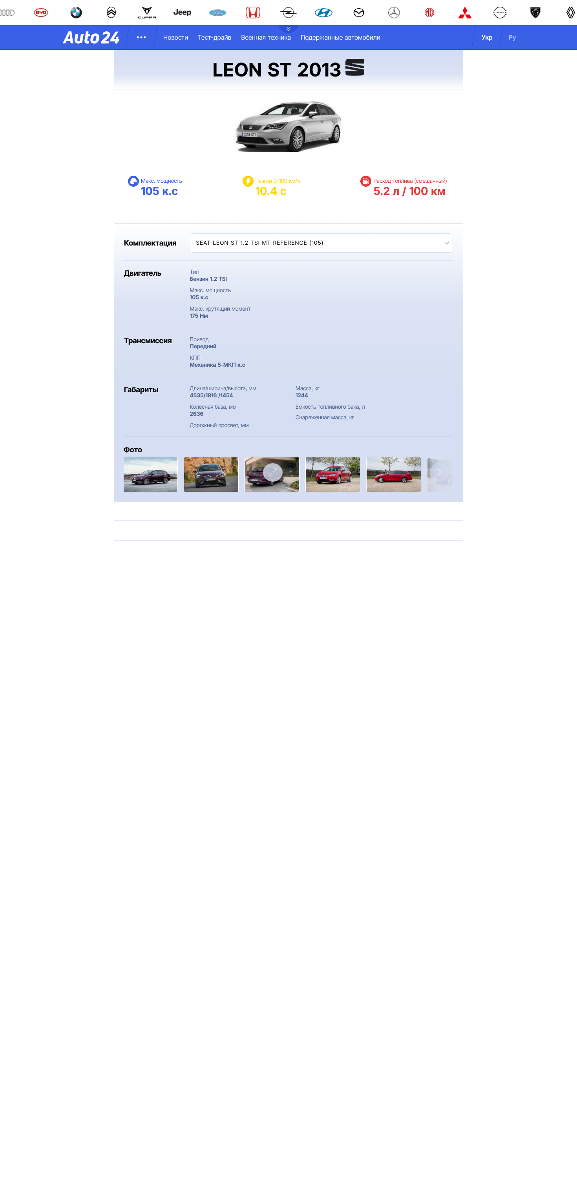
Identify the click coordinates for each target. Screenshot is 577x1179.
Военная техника (266, 37)
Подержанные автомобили (340, 37)
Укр (487, 37)
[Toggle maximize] (273, 472)
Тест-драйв (214, 37)
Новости (175, 37)
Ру (512, 37)
